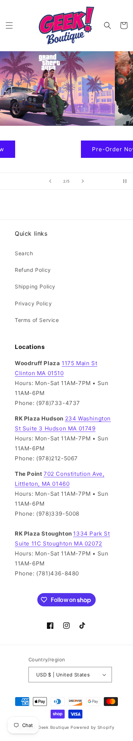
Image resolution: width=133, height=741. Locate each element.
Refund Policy (33, 270)
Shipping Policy (35, 286)
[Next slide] (83, 181)
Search (24, 253)
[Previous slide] (50, 181)
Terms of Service (37, 320)
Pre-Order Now (66, 149)
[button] (9, 25)
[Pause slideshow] (125, 181)
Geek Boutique (53, 727)
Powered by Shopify (93, 727)
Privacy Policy (33, 303)
